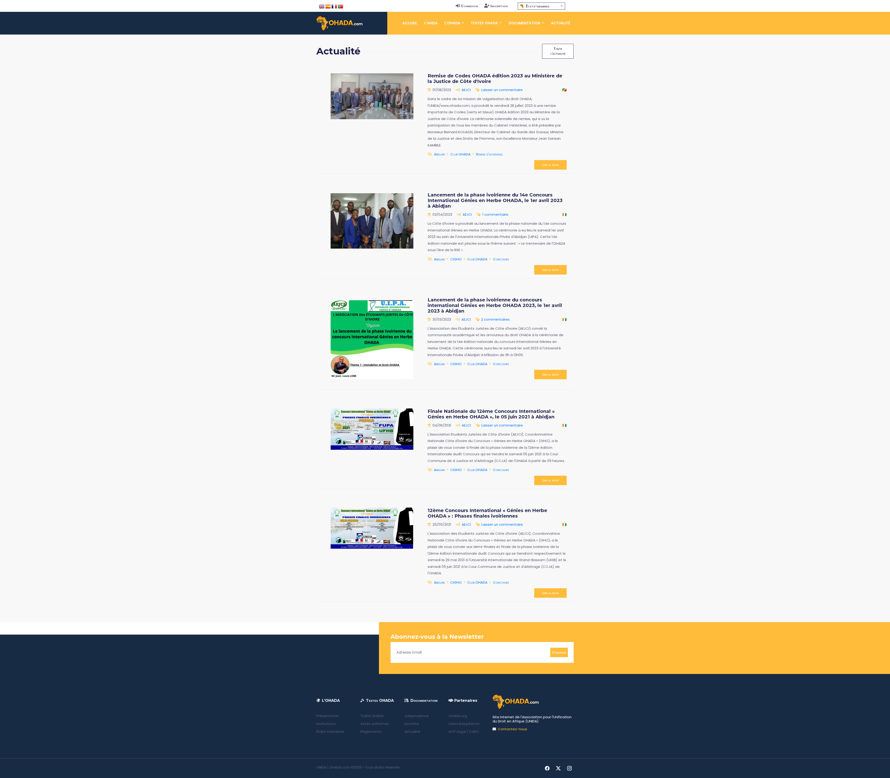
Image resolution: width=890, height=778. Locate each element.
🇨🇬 (564, 89)
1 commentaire (495, 214)
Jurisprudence (416, 715)
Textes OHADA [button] (485, 23)
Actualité (560, 23)
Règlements (370, 731)
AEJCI (466, 89)
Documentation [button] (525, 23)
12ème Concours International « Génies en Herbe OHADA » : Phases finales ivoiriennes (487, 513)
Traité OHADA (372, 715)
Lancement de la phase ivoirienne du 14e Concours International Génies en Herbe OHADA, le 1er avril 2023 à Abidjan (495, 200)
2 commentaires (495, 319)
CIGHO (456, 259)
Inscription (499, 6)
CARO (474, 731)
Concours (501, 259)
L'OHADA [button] (453, 23)
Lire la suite (550, 164)
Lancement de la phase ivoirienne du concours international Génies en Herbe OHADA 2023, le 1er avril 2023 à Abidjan (495, 305)
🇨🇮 (564, 214)
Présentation (327, 715)
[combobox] (541, 6)
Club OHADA (460, 154)
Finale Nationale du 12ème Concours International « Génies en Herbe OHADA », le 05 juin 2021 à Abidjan (491, 414)
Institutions (326, 723)
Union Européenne (464, 723)
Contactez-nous (512, 729)
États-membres (330, 731)
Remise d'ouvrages (489, 154)
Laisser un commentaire (502, 89)
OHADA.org (457, 715)
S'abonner (559, 652)
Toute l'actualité (557, 51)
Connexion (469, 6)
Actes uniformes (374, 723)
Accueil (409, 23)
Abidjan (439, 154)
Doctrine (411, 723)
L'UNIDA (431, 23)
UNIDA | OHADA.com (333, 767)
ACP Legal (457, 731)
